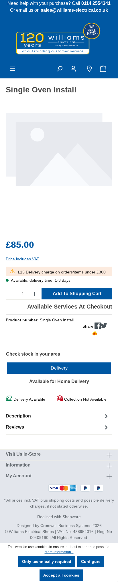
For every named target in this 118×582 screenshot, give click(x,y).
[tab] (57, 416)
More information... (59, 552)
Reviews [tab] (15, 427)
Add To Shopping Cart (77, 293)
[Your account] (74, 68)
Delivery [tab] (59, 368)
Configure (91, 561)
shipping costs (62, 500)
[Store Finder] (89, 68)
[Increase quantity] (35, 294)
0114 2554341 (96, 3)
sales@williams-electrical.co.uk (74, 10)
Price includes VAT (22, 259)
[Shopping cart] (104, 68)
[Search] (59, 68)
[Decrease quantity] (11, 294)
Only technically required (46, 561)
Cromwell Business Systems (65, 525)
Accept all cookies (61, 575)
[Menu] (12, 68)
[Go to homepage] (59, 38)
